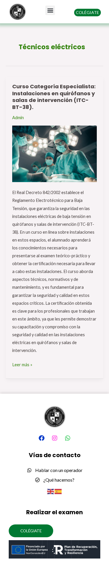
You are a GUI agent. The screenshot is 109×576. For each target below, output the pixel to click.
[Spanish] (58, 491)
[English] (51, 491)
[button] (50, 10)
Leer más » (22, 364)
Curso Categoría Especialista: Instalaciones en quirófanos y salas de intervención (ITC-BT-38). (54, 97)
